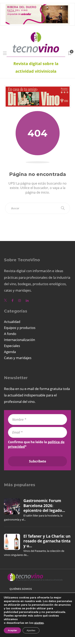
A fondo (10, 333)
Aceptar (12, 630)
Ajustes (31, 630)
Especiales (12, 345)
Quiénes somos (20, 588)
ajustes (39, 623)
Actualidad (12, 321)
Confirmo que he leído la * (36, 444)
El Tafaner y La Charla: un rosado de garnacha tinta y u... (46, 541)
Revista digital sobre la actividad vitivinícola (35, 67)
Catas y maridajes (17, 357)
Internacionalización (19, 339)
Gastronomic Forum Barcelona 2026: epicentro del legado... (44, 505)
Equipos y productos (19, 327)
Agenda (10, 351)
